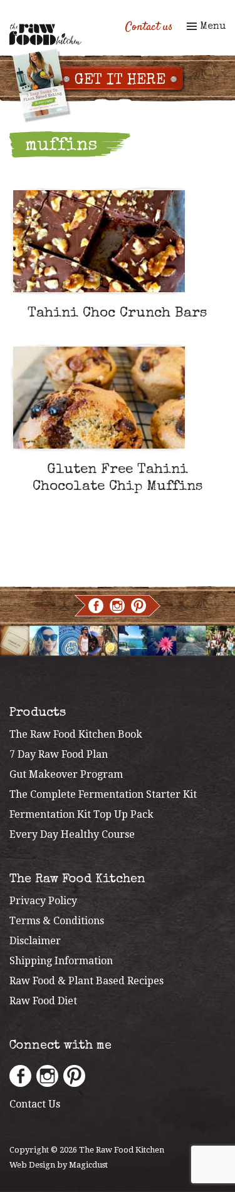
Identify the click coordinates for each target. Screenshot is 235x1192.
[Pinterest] (138, 605)
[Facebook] (95, 605)
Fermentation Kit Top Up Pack (81, 814)
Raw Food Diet (43, 1001)
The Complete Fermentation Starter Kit (103, 794)
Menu (211, 27)
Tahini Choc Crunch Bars (117, 314)
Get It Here (120, 80)
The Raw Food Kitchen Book (75, 734)
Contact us (149, 27)
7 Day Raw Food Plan (58, 754)
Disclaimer (35, 941)
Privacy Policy (43, 901)
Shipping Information (61, 961)
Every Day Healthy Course (72, 834)
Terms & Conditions (56, 921)
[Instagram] (117, 605)
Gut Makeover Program (66, 774)
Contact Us (34, 1104)
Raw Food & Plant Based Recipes (86, 981)
